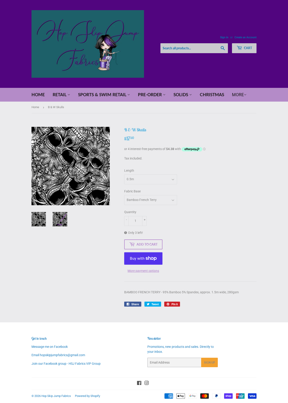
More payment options (143, 271)
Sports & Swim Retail (102, 94)
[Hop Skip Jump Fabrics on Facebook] (139, 383)
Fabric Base (132, 191)
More (238, 94)
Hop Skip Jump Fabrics (56, 396)
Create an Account (245, 37)
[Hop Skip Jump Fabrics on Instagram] (146, 383)
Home (38, 94)
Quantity (130, 212)
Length (129, 170)
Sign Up (209, 362)
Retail (60, 94)
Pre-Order (150, 94)
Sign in (224, 37)
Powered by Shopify (87, 396)
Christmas (212, 94)
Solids (181, 94)
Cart (247, 48)
